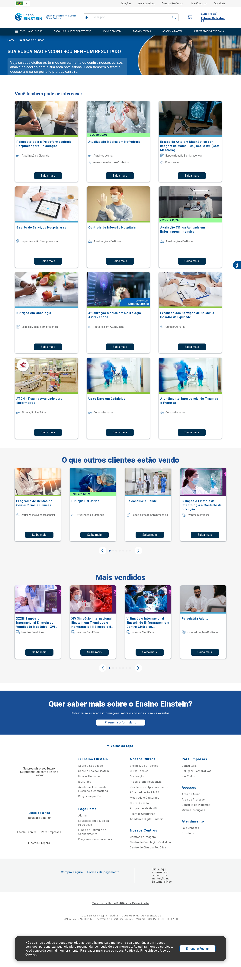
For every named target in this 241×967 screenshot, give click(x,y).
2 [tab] (113, 551)
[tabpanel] (38, 504)
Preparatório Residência (146, 781)
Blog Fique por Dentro (92, 796)
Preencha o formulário (120, 722)
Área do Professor (172, 3)
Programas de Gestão (144, 808)
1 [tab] (110, 551)
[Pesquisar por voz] (86, 17)
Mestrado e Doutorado (144, 797)
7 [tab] (130, 551)
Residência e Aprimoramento (149, 787)
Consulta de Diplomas (196, 804)
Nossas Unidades (89, 776)
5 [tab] (123, 551)
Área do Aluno (146, 3)
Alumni (83, 815)
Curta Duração (139, 803)
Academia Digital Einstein (146, 819)
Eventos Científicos (142, 813)
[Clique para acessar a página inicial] (45, 21)
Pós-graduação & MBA (144, 792)
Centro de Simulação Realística (150, 842)
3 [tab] (116, 551)
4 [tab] (120, 551)
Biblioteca (84, 781)
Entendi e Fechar (197, 948)
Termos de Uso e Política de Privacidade (120, 903)
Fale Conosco (199, 3)
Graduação (137, 776)
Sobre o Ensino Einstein (93, 771)
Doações (126, 3)
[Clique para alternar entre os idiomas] (22, 3)
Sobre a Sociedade (90, 765)
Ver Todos (188, 776)
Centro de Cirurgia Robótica (148, 847)
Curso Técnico (139, 771)
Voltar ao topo (122, 746)
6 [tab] (126, 551)
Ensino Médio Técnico (144, 765)
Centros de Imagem (143, 836)
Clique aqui (159, 869)
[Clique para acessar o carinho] (190, 17)
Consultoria (189, 765)
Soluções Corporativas (196, 771)
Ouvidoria (219, 3)
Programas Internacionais (95, 839)
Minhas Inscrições (193, 810)
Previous (102, 550)
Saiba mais (48, 175)
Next (138, 550)
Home (11, 40)
